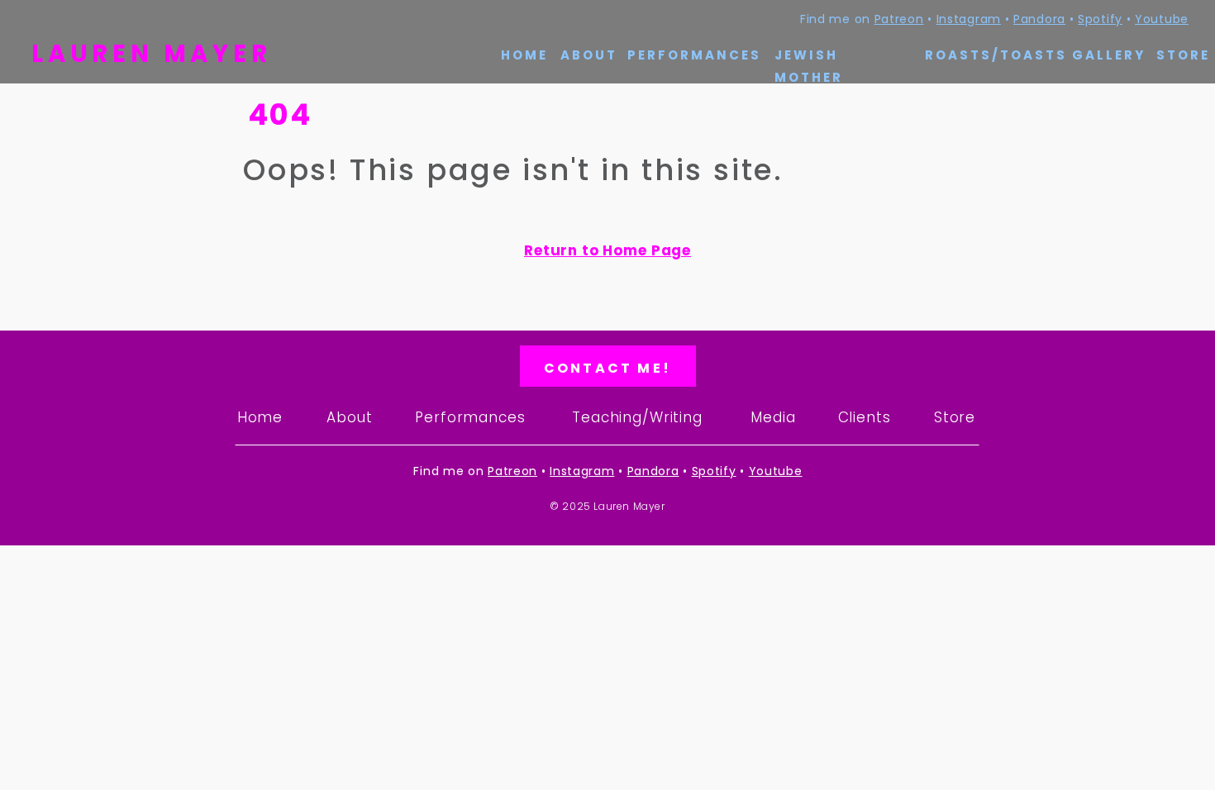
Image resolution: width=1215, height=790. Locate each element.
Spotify (1100, 19)
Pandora (1039, 19)
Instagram (968, 19)
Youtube (1162, 19)
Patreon (899, 19)
